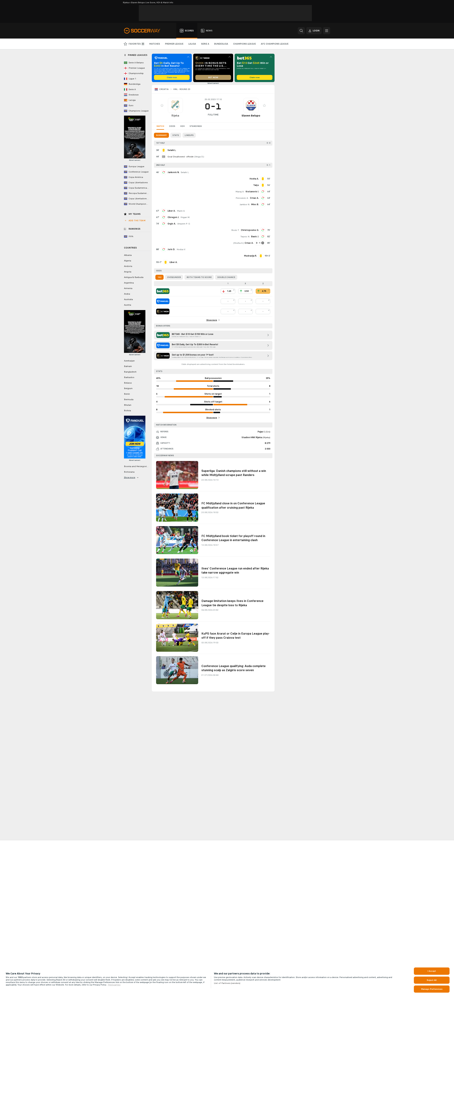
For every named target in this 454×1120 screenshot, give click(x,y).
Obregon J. (173, 217)
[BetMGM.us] (162, 311)
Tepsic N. (245, 236)
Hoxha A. (238, 243)
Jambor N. (245, 204)
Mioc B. (255, 204)
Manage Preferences (431, 989)
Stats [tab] (176, 135)
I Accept (431, 971)
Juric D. (171, 249)
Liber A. (172, 210)
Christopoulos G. (250, 230)
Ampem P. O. (183, 223)
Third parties (114, 985)
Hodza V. (181, 249)
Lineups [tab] (189, 135)
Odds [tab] (172, 126)
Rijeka (175, 115)
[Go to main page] (144, 31)
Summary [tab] (161, 135)
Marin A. (181, 210)
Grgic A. (172, 223)
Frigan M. (185, 217)
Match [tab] (160, 126)
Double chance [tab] (226, 277)
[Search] (301, 30)
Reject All (432, 980)
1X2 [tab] (159, 277)
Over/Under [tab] (174, 277)
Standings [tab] (196, 126)
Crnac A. (254, 198)
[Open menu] (326, 30)
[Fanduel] (162, 301)
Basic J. (255, 236)
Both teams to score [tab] (199, 277)
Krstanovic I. (252, 191)
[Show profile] (175, 105)
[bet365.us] (162, 291)
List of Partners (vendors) (227, 983)
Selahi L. (185, 172)
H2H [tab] (182, 126)
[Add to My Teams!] (162, 105)
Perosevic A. (242, 198)
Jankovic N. (173, 172)
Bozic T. (235, 230)
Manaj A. (239, 191)
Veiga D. (199, 156)
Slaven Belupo (251, 115)
